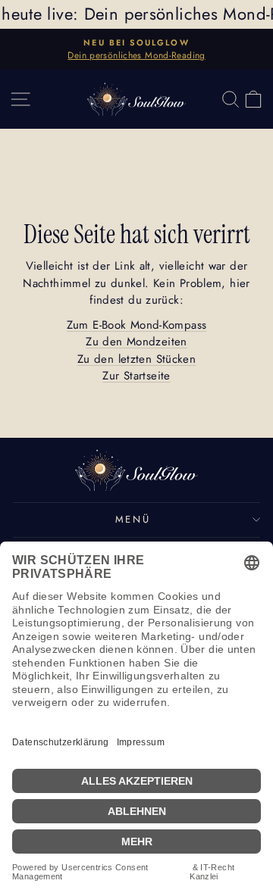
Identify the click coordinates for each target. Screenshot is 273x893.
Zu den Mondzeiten (136, 341)
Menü (132, 519)
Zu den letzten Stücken (136, 359)
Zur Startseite (136, 375)
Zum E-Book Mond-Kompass (137, 325)
